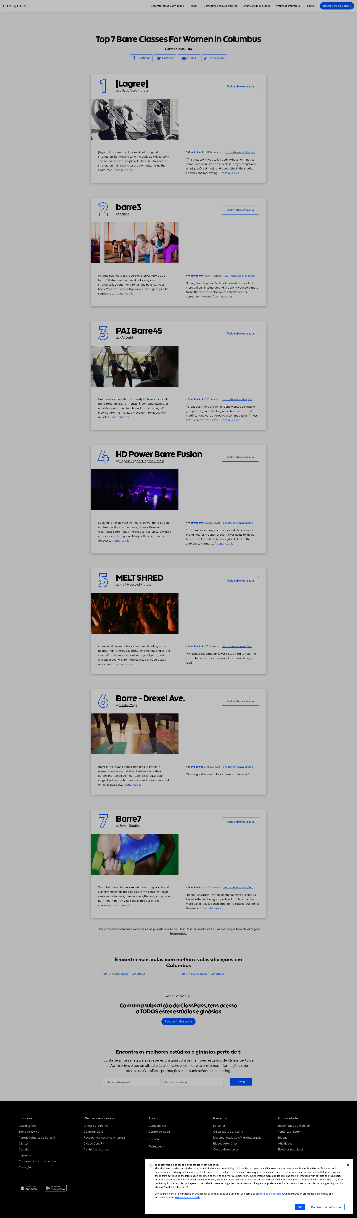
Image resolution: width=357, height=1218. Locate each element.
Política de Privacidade (187, 1197)
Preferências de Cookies (326, 1207)
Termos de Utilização (271, 1193)
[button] (348, 1165)
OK (300, 1207)
